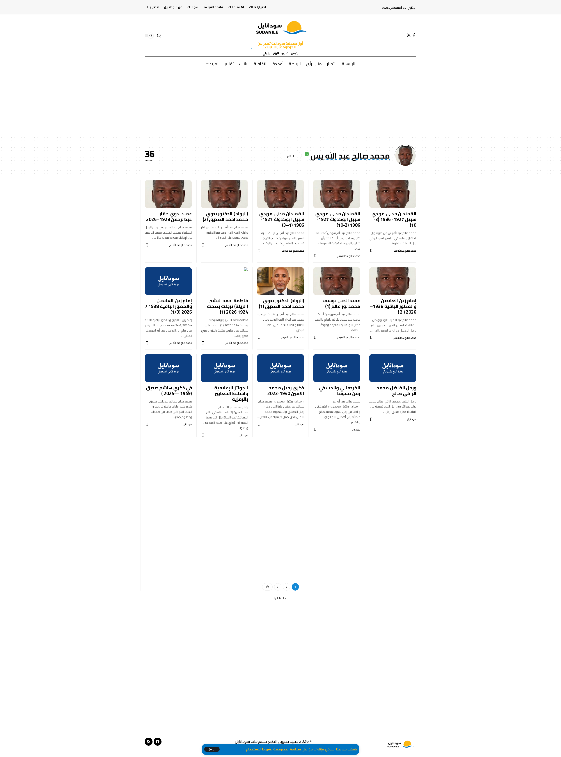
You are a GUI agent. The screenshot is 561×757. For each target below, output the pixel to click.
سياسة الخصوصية (287, 749)
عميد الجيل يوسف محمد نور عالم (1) (341, 303)
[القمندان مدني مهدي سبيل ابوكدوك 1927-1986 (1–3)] (280, 194)
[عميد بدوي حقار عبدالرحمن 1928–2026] (168, 194)
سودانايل (411, 419)
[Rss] (409, 35)
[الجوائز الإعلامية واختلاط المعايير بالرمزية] (224, 368)
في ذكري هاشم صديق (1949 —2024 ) (169, 390)
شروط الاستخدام (258, 749)
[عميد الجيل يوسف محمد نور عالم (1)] (336, 281)
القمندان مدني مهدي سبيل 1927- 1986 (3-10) (393, 219)
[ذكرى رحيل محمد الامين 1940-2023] (280, 368)
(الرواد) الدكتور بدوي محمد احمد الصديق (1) (281, 303)
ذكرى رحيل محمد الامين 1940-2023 (285, 390)
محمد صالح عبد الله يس (404, 251)
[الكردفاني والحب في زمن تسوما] (336, 368)
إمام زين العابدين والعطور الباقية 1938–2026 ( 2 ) (393, 306)
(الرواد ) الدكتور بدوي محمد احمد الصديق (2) (225, 216)
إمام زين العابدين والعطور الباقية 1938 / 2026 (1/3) (168, 306)
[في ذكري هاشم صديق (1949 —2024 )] (168, 368)
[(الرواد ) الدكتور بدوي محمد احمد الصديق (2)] (224, 194)
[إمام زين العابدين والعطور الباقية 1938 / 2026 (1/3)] (168, 281)
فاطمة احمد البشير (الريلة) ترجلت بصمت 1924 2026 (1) (227, 306)
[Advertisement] (280, 103)
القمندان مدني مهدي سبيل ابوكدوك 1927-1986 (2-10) (337, 219)
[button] (212, 749)
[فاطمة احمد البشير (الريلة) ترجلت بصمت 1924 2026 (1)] (224, 281)
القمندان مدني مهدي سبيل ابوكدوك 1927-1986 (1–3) (281, 219)
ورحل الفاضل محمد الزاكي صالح (396, 390)
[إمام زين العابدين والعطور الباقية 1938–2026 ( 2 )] (392, 281)
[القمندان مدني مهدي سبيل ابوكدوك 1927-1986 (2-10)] (336, 194)
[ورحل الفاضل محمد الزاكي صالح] (392, 368)
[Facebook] (414, 35)
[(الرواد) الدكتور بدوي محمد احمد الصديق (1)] (280, 281)
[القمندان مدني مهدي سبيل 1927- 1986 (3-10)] (392, 194)
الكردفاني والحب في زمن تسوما (339, 390)
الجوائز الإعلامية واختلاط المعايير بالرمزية (231, 393)
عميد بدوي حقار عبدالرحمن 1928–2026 (169, 216)
